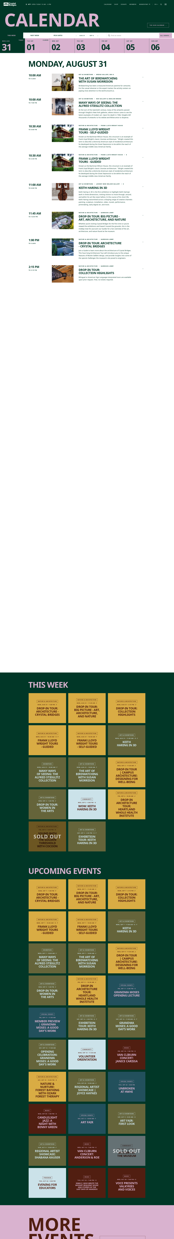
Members (132, 4)
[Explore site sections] (165, 4)
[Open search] (161, 4)
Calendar (108, 4)
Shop (116, 4)
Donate (124, 4)
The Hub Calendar (158, 25)
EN (156, 4)
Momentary (145, 4)
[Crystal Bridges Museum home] (10, 4)
